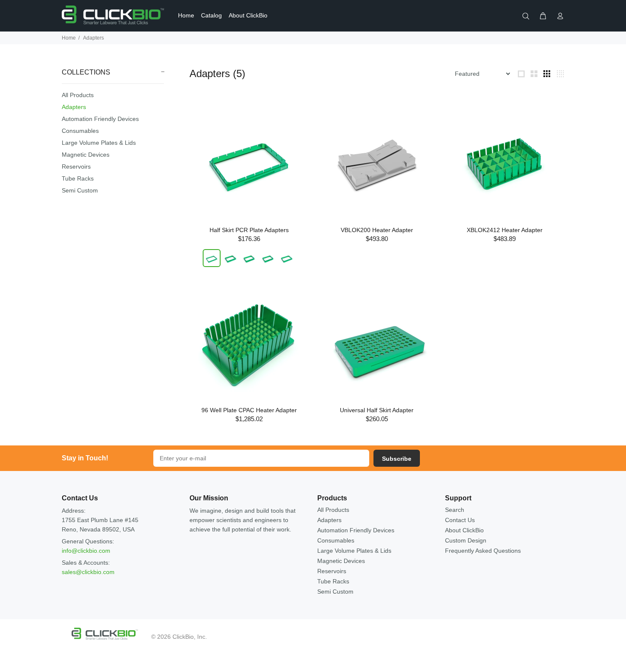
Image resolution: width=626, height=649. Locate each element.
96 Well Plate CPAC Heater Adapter (249, 410)
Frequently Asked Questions (483, 550)
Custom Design (465, 540)
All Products (78, 95)
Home (69, 38)
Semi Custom (80, 190)
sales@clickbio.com (88, 572)
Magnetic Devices (85, 154)
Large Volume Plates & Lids (99, 142)
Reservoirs (76, 166)
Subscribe (396, 458)
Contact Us (460, 520)
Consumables (80, 130)
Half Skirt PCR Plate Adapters (249, 230)
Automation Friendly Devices (100, 118)
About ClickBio (464, 530)
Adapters (74, 106)
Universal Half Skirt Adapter (377, 410)
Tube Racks (78, 178)
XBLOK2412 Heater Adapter (505, 230)
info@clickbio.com (86, 550)
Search (454, 509)
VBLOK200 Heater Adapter (377, 230)
